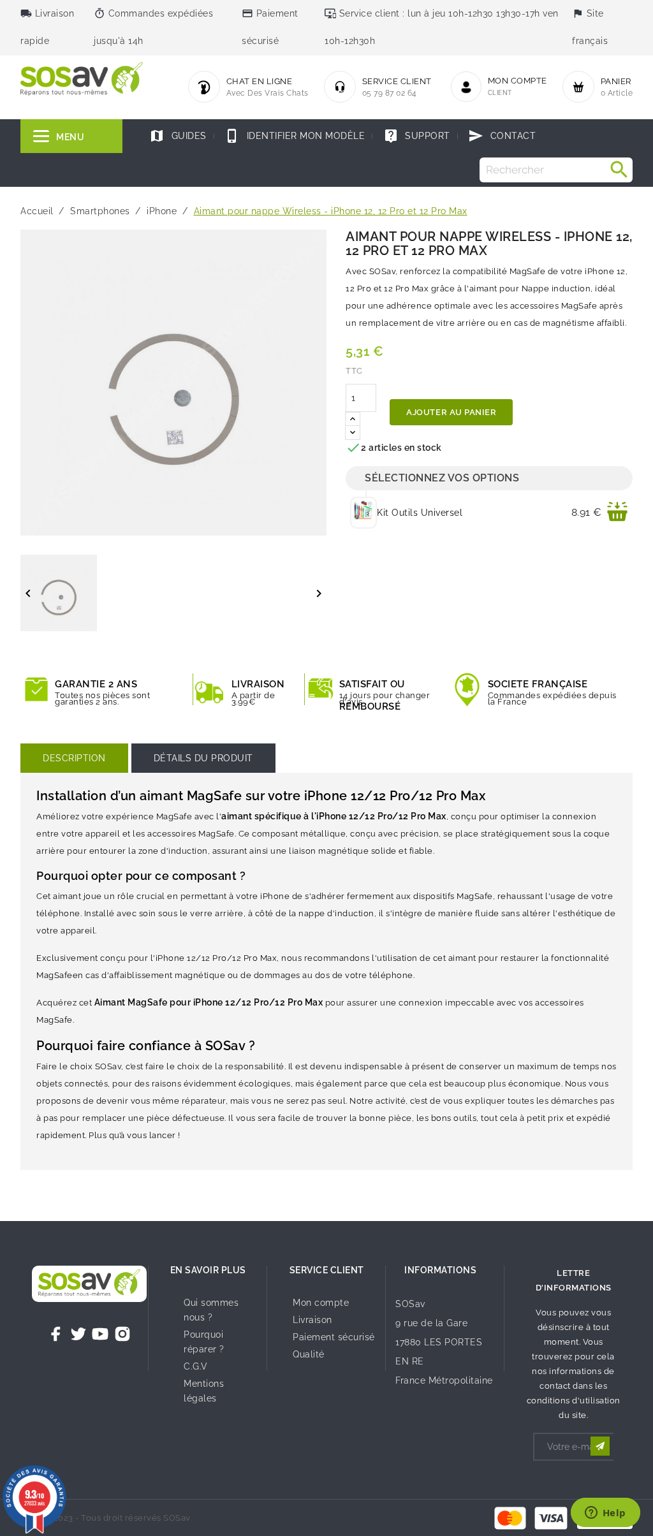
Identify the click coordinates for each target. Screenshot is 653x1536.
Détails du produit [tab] (203, 758)
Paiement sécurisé (334, 1337)
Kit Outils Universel (419, 513)
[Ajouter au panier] (617, 513)
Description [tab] (74, 758)
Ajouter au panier (451, 412)
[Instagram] (122, 1333)
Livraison (312, 1320)
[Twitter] (78, 1333)
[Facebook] (56, 1333)
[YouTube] (100, 1333)
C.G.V (196, 1366)
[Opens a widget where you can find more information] (605, 1514)
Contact (502, 135)
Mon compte (321, 1303)
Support (416, 135)
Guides (178, 135)
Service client (327, 1270)
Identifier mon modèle (294, 135)
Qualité (309, 1354)
